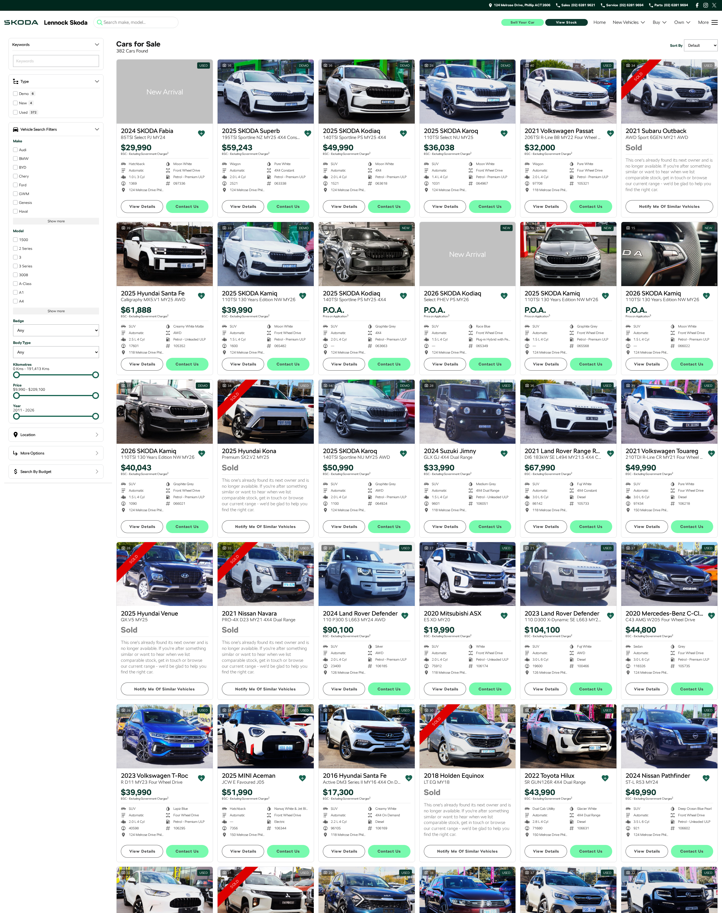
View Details (142, 206)
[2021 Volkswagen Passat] (568, 92)
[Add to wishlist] (201, 133)
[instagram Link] (705, 5)
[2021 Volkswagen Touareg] (669, 412)
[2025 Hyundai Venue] (165, 574)
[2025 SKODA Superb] (266, 92)
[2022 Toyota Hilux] (568, 736)
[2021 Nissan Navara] (266, 574)
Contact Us (187, 206)
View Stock (566, 22)
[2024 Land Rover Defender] (367, 574)
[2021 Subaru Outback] (669, 92)
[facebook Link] (697, 5)
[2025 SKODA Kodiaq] (367, 92)
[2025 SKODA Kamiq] (266, 254)
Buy (656, 22)
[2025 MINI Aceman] (266, 736)
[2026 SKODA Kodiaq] (468, 254)
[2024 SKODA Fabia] (165, 92)
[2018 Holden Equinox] (468, 736)
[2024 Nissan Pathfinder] (669, 736)
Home (599, 22)
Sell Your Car (523, 22)
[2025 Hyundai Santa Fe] (165, 254)
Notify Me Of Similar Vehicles (669, 206)
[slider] (16, 374)
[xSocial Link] (714, 5)
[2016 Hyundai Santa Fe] (367, 736)
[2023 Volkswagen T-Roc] (165, 736)
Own (679, 22)
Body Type (22, 343)
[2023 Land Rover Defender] (568, 574)
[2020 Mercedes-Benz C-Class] (669, 574)
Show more (56, 221)
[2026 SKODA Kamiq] (669, 254)
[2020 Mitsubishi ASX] (468, 574)
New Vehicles (626, 22)
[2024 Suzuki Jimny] (468, 412)
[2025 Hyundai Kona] (266, 412)
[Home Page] (21, 22)
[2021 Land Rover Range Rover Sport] (568, 412)
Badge (18, 321)
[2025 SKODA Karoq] (468, 92)
